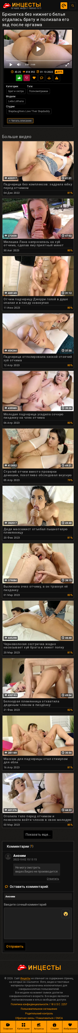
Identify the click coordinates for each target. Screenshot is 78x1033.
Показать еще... (38, 835)
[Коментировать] (41, 77)
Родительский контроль (39, 1013)
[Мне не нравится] (26, 77)
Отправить (15, 946)
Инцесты (25, 978)
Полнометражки (38, 91)
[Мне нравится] (19, 77)
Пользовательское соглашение (39, 1008)
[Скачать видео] (49, 77)
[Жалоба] (56, 77)
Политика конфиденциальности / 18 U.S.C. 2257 (39, 1004)
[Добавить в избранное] (34, 77)
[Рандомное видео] (64, 5)
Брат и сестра (16, 91)
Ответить (53, 879)
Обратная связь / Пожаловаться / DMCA (39, 1018)
